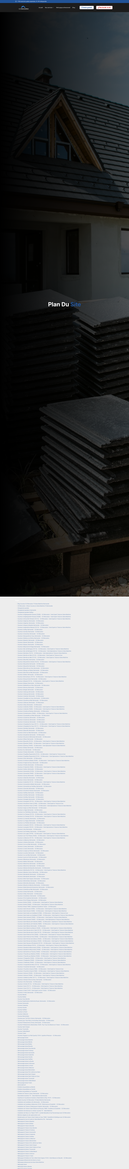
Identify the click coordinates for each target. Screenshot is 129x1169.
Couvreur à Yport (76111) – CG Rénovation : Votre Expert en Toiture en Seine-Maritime (40, 986)
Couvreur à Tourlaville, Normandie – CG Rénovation (31, 967)
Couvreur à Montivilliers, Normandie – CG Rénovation (32, 881)
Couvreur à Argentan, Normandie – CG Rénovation (31, 623)
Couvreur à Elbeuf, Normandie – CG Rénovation (30, 739)
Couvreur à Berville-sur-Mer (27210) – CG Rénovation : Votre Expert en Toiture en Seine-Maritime (43, 657)
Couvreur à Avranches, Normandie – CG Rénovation (31, 634)
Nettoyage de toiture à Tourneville (26, 1149)
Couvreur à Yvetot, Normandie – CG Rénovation (30, 992)
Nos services (48, 7)
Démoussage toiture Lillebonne (26, 1067)
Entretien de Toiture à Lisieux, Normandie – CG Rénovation (33, 1093)
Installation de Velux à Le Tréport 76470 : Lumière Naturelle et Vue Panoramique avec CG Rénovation (44, 1113)
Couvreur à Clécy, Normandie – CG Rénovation (30, 704)
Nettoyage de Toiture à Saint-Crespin (27, 1145)
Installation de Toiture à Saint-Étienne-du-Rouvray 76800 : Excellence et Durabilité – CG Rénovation (43, 1108)
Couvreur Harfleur (22, 1009)
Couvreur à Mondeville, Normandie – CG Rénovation (31, 874)
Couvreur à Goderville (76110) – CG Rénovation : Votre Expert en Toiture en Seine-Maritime (41, 782)
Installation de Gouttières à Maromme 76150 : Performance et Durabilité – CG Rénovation (41, 1104)
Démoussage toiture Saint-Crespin (26, 1074)
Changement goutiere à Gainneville (27, 610)
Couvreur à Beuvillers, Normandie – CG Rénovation (31, 659)
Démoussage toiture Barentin (25, 1040)
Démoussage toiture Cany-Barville (26, 1048)
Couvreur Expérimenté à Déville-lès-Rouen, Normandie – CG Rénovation (36, 1001)
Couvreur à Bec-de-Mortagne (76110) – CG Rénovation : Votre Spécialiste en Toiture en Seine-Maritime (44, 651)
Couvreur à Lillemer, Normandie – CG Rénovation (30, 842)
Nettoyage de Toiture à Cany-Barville (27, 1128)
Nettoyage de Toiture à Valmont (26, 1153)
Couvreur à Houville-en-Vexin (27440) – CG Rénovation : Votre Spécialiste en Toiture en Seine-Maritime (44, 805)
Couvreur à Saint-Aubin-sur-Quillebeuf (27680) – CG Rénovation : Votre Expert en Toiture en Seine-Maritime (45, 915)
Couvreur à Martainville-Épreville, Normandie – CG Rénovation (34, 868)
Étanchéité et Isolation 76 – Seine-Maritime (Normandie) (32, 1095)
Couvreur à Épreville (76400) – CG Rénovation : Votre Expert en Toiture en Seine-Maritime (41, 743)
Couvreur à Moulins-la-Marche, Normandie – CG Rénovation (33, 885)
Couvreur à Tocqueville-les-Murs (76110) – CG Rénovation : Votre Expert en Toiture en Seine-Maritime (44, 964)
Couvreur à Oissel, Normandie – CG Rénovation (30, 891)
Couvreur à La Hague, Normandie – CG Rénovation (31, 820)
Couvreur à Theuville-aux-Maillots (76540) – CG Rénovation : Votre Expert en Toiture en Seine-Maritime (44, 954)
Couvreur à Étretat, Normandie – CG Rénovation (30, 747)
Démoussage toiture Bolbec (25, 1044)
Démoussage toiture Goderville (26, 1055)
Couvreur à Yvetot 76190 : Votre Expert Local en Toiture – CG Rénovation (37, 990)
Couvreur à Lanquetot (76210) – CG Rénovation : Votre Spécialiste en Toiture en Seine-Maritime (42, 827)
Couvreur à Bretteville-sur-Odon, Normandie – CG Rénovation (33, 685)
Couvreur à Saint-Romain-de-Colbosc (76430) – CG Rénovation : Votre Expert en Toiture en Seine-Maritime (45, 939)
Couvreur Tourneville (23, 1029)
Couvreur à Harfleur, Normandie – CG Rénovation (30, 793)
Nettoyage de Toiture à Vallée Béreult (27, 1151)
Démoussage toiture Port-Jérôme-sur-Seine (29, 1072)
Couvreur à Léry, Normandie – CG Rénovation (29, 829)
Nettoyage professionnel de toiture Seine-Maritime (31, 1162)
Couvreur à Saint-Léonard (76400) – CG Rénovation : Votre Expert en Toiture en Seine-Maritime (42, 917)
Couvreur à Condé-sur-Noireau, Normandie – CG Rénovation (33, 711)
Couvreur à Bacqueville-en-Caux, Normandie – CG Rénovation (34, 636)
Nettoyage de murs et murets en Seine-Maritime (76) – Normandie (35, 1119)
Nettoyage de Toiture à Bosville (26, 1125)
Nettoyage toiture (22, 1164)
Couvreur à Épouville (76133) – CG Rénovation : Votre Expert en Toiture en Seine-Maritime (41, 741)
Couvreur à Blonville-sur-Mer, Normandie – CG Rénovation (33, 672)
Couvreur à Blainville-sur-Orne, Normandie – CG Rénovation (33, 668)
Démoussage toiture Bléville (25, 1042)
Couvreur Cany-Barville (24, 999)
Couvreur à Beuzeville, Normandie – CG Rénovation (31, 664)
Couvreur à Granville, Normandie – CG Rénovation (31, 788)
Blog (73, 7)
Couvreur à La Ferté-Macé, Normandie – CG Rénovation (32, 812)
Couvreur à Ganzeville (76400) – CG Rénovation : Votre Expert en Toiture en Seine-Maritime (41, 773)
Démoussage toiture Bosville (25, 1046)
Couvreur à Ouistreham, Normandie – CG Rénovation (31, 896)
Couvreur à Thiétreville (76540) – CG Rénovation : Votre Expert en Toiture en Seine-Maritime (41, 962)
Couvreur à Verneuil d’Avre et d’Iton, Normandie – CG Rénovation (34, 979)
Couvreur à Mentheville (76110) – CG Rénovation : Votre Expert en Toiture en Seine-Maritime (42, 870)
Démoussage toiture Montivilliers (26, 1070)
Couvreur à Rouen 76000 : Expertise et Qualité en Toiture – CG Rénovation (37, 906)
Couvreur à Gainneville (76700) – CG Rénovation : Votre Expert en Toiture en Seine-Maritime (41, 771)
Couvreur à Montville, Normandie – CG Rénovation (31, 883)
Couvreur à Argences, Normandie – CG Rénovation (31, 621)
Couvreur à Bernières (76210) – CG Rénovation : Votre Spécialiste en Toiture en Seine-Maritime (42, 653)
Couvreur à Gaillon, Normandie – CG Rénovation (30, 769)
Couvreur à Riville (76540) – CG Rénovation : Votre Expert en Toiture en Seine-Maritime (40, 902)
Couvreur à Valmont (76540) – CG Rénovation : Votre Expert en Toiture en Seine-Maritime (41, 973)
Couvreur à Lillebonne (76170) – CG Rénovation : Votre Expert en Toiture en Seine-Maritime (41, 838)
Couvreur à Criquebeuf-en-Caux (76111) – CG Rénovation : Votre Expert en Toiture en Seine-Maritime (44, 724)
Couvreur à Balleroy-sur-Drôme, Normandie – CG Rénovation (33, 638)
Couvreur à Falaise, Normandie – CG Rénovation (30, 752)
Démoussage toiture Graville (25, 1057)
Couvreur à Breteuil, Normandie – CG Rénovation (30, 683)
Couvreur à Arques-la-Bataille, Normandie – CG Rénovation (33, 625)
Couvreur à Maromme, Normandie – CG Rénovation (31, 863)
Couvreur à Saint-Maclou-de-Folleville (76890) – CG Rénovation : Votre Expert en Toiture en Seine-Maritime (45, 924)
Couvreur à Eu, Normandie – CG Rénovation (29, 750)
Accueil (41, 7)
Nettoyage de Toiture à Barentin (26, 1121)
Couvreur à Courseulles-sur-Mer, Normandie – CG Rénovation (34, 715)
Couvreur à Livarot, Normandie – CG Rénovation (30, 848)
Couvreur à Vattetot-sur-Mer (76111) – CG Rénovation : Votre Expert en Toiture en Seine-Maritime (43, 977)
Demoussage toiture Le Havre (25, 1065)
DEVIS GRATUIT (22, 1085)
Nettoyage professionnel (63, 7)
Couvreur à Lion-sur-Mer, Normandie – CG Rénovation (32, 844)
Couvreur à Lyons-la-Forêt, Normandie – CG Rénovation (32, 857)
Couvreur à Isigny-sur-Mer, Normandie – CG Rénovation (32, 808)
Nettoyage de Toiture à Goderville (26, 1134)
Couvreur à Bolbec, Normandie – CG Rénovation (30, 674)
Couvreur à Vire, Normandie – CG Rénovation (29, 982)
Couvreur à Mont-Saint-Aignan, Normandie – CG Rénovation (33, 878)
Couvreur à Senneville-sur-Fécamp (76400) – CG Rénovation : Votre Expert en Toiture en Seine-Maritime (45, 951)
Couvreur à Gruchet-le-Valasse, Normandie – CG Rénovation (33, 790)
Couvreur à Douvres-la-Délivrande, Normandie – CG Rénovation (34, 737)
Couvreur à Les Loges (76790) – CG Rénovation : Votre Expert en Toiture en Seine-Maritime (41, 833)
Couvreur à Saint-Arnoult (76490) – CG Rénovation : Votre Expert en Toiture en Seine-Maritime (42, 908)
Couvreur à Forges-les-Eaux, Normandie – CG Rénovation (33, 762)
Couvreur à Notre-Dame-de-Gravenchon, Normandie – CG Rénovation (36, 887)
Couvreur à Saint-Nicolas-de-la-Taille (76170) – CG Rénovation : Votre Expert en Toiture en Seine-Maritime (45, 930)
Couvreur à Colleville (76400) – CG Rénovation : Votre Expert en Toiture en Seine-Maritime (41, 707)
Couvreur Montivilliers (23, 1016)
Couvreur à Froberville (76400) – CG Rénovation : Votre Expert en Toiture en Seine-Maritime (41, 767)
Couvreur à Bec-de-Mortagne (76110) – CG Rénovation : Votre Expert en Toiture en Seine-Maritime (43, 649)
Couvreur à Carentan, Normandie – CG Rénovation (31, 696)
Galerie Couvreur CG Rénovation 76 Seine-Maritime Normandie (34, 1100)
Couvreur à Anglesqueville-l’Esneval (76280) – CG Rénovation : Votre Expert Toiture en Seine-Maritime (44, 614)
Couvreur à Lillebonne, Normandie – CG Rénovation (31, 840)
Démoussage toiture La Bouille (26, 1061)
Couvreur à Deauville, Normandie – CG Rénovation (31, 730)
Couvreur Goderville (23, 1005)
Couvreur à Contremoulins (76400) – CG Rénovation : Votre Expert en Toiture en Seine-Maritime (42, 713)
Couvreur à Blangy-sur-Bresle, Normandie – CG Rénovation (33, 670)
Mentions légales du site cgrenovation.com (29, 1115)
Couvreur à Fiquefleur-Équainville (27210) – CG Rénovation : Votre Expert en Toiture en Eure (41, 754)
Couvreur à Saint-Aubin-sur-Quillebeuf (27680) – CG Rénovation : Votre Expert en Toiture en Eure (43, 913)
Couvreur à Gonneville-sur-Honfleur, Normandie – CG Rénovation (34, 786)
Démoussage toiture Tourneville (26, 1078)
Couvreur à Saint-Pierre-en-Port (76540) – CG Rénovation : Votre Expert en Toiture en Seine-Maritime (44, 934)
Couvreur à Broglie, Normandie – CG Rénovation (30, 689)
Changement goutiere (23, 608)
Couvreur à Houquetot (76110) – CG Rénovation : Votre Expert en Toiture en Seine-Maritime (41, 801)
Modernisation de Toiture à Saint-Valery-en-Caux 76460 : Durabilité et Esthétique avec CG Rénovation (44, 1117)
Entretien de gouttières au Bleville (26, 1087)
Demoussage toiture (23, 1037)
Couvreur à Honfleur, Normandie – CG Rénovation (31, 795)
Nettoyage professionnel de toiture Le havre (29, 1160)
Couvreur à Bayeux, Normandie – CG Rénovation (30, 644)
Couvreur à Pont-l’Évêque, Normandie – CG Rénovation (32, 900)
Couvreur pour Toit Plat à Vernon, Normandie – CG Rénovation (34, 1018)
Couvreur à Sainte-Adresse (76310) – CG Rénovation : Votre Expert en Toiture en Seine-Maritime (42, 945)
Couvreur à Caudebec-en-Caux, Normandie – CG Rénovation (33, 698)
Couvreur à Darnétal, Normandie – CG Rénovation (31, 728)
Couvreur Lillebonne (23, 1014)
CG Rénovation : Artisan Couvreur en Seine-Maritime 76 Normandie (35, 606)
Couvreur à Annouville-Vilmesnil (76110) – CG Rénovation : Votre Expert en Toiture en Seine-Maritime (44, 619)
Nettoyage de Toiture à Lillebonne (26, 1138)
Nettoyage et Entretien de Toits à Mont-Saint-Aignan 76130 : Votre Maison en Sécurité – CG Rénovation (45, 1158)
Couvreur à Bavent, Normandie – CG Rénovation (30, 642)
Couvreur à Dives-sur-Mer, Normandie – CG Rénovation (32, 732)
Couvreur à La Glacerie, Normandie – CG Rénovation (31, 818)
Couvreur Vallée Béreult (24, 1031)
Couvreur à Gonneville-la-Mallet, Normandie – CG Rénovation (34, 784)
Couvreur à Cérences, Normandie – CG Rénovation (31, 702)
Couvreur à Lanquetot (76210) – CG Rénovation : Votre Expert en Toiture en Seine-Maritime (41, 825)
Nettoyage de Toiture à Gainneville (27, 1132)
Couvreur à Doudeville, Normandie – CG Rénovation (31, 735)
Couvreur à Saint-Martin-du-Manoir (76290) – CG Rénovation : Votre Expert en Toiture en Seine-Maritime (45, 928)
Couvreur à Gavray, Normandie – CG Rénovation (30, 775)
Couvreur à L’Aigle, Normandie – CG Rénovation (30, 810)
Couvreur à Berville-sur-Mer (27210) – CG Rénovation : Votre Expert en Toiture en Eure (40, 655)
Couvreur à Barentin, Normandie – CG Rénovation (31, 640)
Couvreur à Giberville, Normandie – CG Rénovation (31, 778)
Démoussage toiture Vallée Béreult (27, 1080)
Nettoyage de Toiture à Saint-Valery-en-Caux (29, 1147)
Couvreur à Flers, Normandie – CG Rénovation (30, 758)
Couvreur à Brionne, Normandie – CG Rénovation (30, 687)
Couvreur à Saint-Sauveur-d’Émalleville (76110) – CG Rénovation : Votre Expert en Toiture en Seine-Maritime (46, 943)
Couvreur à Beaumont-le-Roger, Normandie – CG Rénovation (33, 646)
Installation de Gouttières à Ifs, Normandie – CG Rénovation (33, 1102)
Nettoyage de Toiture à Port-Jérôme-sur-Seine (30, 1143)
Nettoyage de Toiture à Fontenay (26, 1130)
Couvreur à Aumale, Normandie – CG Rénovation (30, 631)
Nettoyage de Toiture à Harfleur (26, 1136)
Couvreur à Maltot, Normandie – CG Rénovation (30, 861)
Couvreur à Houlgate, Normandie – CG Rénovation (31, 799)
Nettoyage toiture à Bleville (25, 1166)
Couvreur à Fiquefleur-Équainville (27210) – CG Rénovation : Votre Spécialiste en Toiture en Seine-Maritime (45, 756)
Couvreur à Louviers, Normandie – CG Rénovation (31, 853)
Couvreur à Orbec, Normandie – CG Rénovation (30, 894)
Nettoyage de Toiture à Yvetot (25, 1156)
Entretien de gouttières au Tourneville (27, 1091)
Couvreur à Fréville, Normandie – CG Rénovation (30, 765)
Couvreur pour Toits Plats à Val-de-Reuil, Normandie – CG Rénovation (36, 1020)
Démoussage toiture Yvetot (25, 1083)
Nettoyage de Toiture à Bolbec (25, 1123)
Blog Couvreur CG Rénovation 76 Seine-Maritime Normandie (33, 603)
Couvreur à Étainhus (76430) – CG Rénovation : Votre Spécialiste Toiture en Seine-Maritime (41, 745)
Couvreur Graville (22, 1007)
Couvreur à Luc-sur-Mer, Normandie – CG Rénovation (31, 855)
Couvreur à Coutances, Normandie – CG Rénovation (31, 717)
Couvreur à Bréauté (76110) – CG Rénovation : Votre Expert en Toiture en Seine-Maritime (41, 681)
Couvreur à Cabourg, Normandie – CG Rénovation (31, 692)
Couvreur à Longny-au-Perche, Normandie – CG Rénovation (33, 851)
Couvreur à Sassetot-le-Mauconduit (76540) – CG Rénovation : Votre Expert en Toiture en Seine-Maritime (45, 947)
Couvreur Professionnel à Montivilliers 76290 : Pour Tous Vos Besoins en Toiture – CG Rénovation (43, 1024)
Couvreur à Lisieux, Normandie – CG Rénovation (30, 846)
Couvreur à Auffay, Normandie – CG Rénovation (30, 629)
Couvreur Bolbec (22, 997)
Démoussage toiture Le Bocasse (26, 1063)
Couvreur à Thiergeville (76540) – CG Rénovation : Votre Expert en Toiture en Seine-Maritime (42, 958)
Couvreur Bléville (22, 994)
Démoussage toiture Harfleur (25, 1059)
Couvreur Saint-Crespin (24, 1027)
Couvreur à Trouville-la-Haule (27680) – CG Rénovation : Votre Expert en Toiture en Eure (40, 969)
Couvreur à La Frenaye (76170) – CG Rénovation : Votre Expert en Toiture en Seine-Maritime (41, 814)
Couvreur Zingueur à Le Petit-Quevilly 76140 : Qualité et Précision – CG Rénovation (39, 1035)
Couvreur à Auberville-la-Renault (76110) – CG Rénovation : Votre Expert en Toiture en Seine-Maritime (44, 627)
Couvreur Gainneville (23, 1003)
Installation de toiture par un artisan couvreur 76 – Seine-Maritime (35, 1110)
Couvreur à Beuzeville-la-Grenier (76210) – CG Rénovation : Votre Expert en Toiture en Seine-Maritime (44, 662)
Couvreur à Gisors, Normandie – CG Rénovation (30, 780)
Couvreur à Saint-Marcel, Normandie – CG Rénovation (32, 926)
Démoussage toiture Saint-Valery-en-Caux (28, 1076)
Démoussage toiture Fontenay (25, 1050)
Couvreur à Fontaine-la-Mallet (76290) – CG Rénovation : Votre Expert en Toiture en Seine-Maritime (43, 760)
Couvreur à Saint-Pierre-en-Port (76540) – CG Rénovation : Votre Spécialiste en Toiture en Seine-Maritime (45, 936)
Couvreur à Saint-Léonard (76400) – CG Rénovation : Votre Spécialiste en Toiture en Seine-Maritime (43, 919)
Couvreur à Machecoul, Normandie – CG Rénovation (31, 859)
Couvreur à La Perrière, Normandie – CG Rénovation (31, 823)
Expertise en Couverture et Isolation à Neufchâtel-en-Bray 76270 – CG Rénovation (39, 1098)
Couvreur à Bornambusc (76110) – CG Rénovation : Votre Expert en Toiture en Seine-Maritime (42, 677)
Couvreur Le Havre (22, 1012)
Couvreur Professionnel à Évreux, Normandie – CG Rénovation (34, 1022)
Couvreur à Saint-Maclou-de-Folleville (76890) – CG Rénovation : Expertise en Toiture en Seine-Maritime (45, 921)
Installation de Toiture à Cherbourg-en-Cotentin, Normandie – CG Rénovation (38, 1106)
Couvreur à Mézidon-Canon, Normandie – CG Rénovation (32, 872)
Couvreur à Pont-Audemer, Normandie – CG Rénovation (32, 898)
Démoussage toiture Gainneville (26, 1052)
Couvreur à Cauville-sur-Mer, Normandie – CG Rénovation (33, 700)
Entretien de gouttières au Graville (26, 1089)
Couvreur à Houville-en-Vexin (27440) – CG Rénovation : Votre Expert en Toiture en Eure (40, 803)
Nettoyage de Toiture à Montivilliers (27, 1140)
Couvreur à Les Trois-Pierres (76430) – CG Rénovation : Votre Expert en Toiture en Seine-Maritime (43, 835)
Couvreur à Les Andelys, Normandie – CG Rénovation (31, 831)
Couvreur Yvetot (22, 1033)
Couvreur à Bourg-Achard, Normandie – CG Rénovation (32, 679)
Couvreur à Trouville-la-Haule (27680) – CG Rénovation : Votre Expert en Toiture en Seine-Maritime (43, 971)
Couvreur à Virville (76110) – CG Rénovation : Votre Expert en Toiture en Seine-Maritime (40, 984)
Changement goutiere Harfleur (25, 612)
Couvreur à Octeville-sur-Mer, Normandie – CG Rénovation (33, 889)
